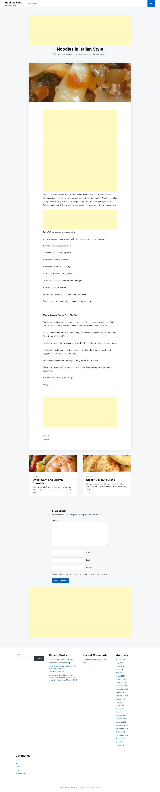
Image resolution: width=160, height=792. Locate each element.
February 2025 (121, 719)
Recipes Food (13, 2)
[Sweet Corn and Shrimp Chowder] (53, 463)
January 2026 (121, 682)
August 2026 (120, 659)
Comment (56, 520)
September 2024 (122, 735)
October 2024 (121, 732)
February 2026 (121, 679)
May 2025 (119, 709)
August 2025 (120, 699)
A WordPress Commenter (91, 660)
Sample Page (32, 3)
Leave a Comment (100, 54)
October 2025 (121, 692)
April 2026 (119, 672)
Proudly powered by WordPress (69, 787)
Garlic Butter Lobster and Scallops (61, 659)
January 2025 (121, 722)
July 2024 (119, 742)
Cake (17, 760)
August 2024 (120, 738)
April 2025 (119, 712)
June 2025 (120, 705)
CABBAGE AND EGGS (56, 672)
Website (89, 567)
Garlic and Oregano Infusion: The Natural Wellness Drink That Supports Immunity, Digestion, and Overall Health (63, 677)
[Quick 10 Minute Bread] (107, 463)
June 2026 (120, 666)
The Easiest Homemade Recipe (60, 663)
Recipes (46, 440)
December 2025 (122, 686)
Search (18, 655)
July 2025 (119, 702)
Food (17, 763)
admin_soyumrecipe (65, 54)
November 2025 (122, 689)
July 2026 (119, 663)
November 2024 (122, 729)
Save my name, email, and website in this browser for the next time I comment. (81, 574)
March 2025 (120, 715)
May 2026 (119, 669)
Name (89, 552)
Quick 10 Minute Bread (100, 479)
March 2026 (120, 676)
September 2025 (122, 696)
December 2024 (122, 725)
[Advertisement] (80, 30)
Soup (17, 770)
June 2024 (120, 745)
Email (89, 560)
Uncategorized (21, 773)
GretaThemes (96, 787)
